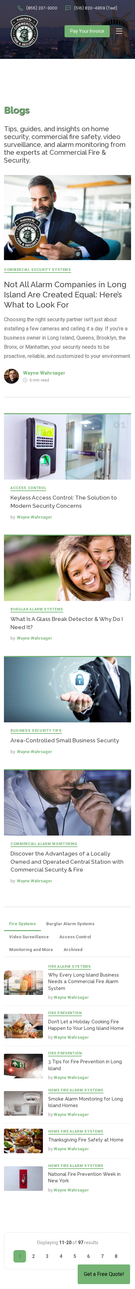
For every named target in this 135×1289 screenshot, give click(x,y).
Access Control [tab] (75, 936)
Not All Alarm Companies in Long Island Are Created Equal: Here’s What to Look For (65, 294)
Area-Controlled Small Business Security (64, 740)
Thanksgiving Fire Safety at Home (86, 1139)
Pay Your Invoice (87, 31)
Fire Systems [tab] (22, 923)
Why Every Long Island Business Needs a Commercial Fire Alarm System (83, 981)
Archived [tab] (73, 949)
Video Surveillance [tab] (29, 936)
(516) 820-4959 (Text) (95, 8)
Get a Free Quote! (104, 1274)
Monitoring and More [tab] (31, 949)
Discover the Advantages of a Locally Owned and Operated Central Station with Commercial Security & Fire (67, 861)
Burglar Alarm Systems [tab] (70, 923)
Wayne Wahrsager (44, 373)
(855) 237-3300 (41, 8)
